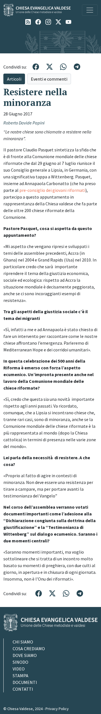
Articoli (14, 79)
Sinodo (20, 662)
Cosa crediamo (29, 648)
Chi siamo (23, 642)
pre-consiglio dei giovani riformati (52, 190)
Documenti (25, 682)
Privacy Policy (57, 708)
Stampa (20, 675)
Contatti (23, 689)
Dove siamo (25, 655)
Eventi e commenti (49, 79)
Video (19, 669)
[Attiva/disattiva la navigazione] (90, 10)
